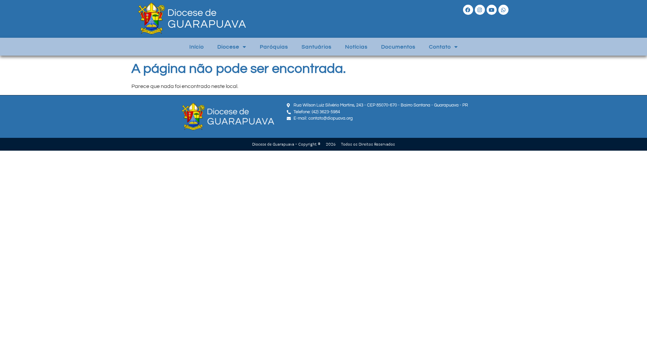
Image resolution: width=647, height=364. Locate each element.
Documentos (398, 47)
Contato (440, 47)
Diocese (228, 47)
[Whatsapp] (503, 10)
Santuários (317, 47)
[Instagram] (480, 10)
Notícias (356, 47)
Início (196, 47)
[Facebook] (468, 10)
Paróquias (274, 47)
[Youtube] (492, 10)
